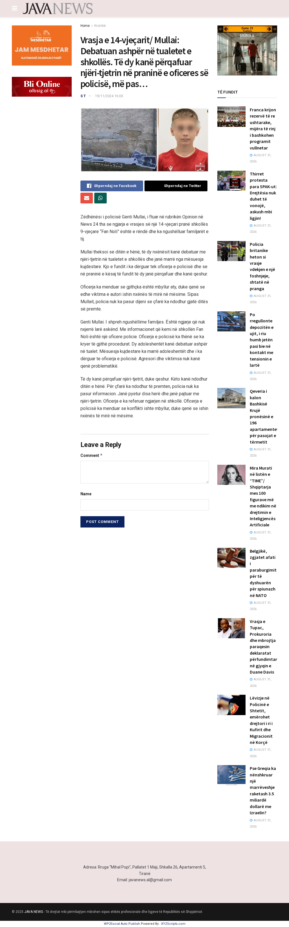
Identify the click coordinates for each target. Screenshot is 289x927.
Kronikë (100, 26)
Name (85, 494)
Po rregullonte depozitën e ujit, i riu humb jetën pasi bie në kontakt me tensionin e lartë (261, 340)
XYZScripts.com (173, 924)
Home (85, 26)
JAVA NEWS (33, 912)
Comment (91, 455)
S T (83, 96)
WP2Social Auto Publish (122, 924)
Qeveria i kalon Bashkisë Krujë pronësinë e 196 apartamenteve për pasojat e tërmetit (265, 416)
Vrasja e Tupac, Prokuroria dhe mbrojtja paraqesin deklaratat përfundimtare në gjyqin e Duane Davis (264, 646)
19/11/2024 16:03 (109, 96)
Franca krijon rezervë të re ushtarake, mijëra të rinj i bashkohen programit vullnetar (263, 128)
